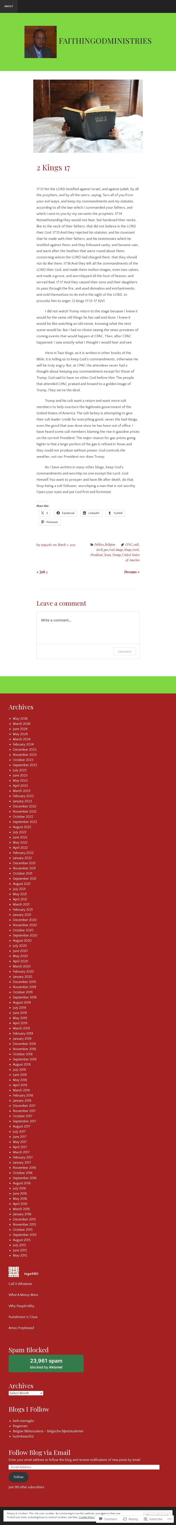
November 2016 (24, 1168)
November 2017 (24, 1111)
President (97, 555)
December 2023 (24, 750)
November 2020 (25, 925)
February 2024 (23, 744)
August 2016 (22, 1183)
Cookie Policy (87, 1517)
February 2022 (23, 853)
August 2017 (21, 1126)
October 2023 (23, 760)
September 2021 (24, 879)
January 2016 (22, 1214)
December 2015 (24, 1219)
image (119, 550)
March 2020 (22, 966)
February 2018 (23, 1095)
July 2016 (19, 1188)
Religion (110, 544)
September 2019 (24, 997)
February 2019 (23, 1033)
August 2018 (22, 1064)
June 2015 (20, 1250)
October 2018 (23, 1054)
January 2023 (22, 801)
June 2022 (20, 837)
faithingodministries (105, 40)
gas (106, 550)
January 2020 (22, 977)
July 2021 (19, 889)
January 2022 (22, 858)
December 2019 (24, 982)
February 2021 (23, 910)
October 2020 (23, 930)
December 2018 (24, 1044)
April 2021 (20, 899)
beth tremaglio (23, 1421)
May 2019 (20, 1018)
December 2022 (24, 806)
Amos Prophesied (21, 1328)
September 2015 (24, 1235)
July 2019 (19, 1008)
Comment (124, 651)
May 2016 (20, 1199)
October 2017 (22, 1116)
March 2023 (21, 791)
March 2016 (21, 1209)
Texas (107, 555)
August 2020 (22, 941)
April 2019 (20, 1023)
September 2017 (24, 1121)
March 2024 (21, 739)
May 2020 (20, 956)
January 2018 (22, 1101)
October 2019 (23, 992)
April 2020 (20, 961)
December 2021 (24, 863)
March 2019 (21, 1028)
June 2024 (20, 729)
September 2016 (24, 1178)
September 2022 (25, 822)
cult (136, 544)
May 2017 (20, 1142)
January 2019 (22, 1039)
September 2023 (25, 765)
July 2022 (19, 832)
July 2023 (20, 770)
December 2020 (25, 920)
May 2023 (20, 781)
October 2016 (23, 1173)
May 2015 (20, 1255)
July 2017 (19, 1132)
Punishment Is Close (23, 1317)
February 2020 (23, 972)
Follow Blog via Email (39, 1452)
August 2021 (21, 884)
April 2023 (20, 786)
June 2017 (20, 1137)
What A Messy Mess (23, 1295)
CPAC (128, 544)
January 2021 (22, 915)
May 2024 (20, 734)
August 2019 (22, 1002)
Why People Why (21, 1306)
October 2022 (23, 817)
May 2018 (20, 1080)
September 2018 (24, 1059)
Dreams (132, 572)
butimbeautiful (23, 1436)
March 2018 (21, 1090)
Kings (127, 550)
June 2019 (20, 1013)
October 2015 (23, 1230)
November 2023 (25, 755)
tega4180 (46, 545)
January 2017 (22, 1163)
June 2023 (20, 775)
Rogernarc (20, 1426)
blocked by (52, 1365)
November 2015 (24, 1224)
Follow (18, 1477)
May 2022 (20, 842)
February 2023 (23, 796)
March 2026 (21, 724)
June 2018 (20, 1075)
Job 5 (42, 572)
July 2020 (20, 946)
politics (99, 544)
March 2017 (21, 1152)
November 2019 (24, 987)
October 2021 (22, 873)
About (8, 6)
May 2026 (20, 719)
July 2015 (19, 1245)
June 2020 (20, 951)
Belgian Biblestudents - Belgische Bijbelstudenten (48, 1431)
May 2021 (20, 894)
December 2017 (24, 1106)
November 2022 (24, 811)
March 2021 (21, 904)
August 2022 (22, 827)
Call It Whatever (20, 1284)
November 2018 (24, 1049)
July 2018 (19, 1070)
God (111, 550)
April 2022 (20, 848)
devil (99, 550)
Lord (135, 550)
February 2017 (23, 1157)
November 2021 (24, 868)
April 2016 (20, 1204)
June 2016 (20, 1193)
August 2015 (22, 1240)
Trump (116, 555)
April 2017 (20, 1147)
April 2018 (20, 1085)
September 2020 (25, 935)
